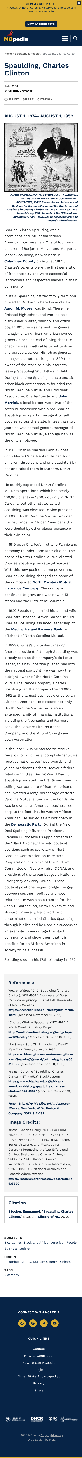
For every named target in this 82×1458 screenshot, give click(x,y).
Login (39, 1370)
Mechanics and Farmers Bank (36, 629)
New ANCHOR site (41, 24)
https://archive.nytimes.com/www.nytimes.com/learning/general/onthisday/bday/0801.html (40, 1059)
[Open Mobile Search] (74, 38)
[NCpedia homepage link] (16, 36)
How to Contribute (39, 1356)
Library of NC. (49, 1217)
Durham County (45, 1261)
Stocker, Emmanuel (20, 90)
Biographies (13, 1242)
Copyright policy (52, 1435)
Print (14, 99)
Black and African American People (50, 1242)
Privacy (38, 1383)
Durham (65, 1261)
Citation (44, 99)
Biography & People (27, 53)
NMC (52, 1439)
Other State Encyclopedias (39, 1376)
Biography (11, 1274)
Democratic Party (26, 824)
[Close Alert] (79, 3)
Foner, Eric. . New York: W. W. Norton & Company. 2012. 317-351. (39, 1108)
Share (28, 99)
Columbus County (19, 261)
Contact (39, 1349)
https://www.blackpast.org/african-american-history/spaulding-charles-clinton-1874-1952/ (36, 1086)
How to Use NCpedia (38, 1363)
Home (8, 53)
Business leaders (17, 1248)
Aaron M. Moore (18, 308)
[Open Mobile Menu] (65, 38)
